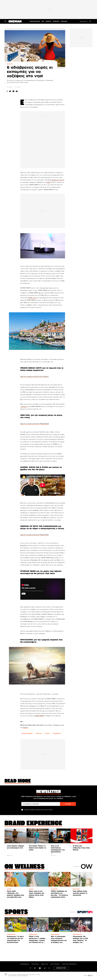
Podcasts (64, 21)
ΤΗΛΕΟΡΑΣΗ (57, 733)
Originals (56, 21)
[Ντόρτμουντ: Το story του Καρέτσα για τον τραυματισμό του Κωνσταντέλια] (16, 924)
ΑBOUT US (44, 964)
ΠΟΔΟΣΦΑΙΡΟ (11, 934)
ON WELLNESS (25, 867)
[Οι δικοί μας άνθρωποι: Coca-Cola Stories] (81, 836)
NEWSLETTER (61, 968)
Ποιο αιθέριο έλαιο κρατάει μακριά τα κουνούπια (80, 893)
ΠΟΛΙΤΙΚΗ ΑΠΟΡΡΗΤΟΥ (69, 964)
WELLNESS (76, 889)
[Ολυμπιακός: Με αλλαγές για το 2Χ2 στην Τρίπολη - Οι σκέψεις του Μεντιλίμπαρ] (81, 924)
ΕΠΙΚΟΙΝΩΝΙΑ (24, 964)
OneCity (48, 21)
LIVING (9, 889)
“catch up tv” (24, 406)
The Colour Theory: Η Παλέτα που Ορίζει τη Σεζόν (37, 848)
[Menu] (5, 21)
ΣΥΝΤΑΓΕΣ (54, 889)
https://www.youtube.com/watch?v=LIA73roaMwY (34, 376)
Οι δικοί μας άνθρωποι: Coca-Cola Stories (81, 848)
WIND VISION (39, 716)
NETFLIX (9, 64)
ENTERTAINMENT (27, 733)
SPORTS (16, 912)
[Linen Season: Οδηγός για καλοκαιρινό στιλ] (16, 836)
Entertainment (35, 21)
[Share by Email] (16, 91)
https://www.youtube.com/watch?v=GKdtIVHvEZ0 (34, 535)
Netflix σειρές (32, 297)
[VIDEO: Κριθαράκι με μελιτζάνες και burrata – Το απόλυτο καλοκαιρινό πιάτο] (59, 879)
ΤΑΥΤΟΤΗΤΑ (35, 964)
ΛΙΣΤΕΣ (47, 733)
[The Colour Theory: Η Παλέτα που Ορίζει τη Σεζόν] (37, 836)
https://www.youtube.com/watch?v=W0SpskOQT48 (34, 424)
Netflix (48, 182)
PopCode (25, 727)
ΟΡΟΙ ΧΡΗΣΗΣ (55, 964)
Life (42, 21)
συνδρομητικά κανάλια (57, 180)
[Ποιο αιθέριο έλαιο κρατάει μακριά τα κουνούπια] (81, 879)
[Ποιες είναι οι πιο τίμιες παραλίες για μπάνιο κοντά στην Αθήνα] (37, 879)
